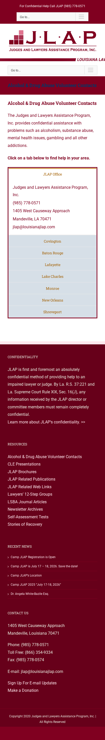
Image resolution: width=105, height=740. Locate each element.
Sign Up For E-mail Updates (32, 683)
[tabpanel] (52, 207)
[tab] (52, 174)
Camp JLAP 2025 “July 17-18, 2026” (36, 584)
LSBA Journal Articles (27, 501)
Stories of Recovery (25, 524)
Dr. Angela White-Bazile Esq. (30, 594)
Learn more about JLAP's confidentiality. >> (46, 422)
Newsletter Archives (25, 509)
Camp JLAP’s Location (26, 575)
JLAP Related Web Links (29, 486)
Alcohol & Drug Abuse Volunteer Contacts (45, 456)
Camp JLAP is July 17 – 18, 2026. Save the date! (44, 566)
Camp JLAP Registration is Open (33, 557)
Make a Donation (23, 690)
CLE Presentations (24, 464)
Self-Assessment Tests (28, 517)
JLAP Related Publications (31, 479)
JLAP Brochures (22, 471)
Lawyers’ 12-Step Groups (30, 494)
